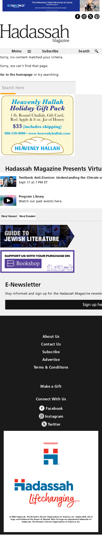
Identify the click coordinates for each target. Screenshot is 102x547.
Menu (17, 62)
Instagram (53, 427)
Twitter (54, 435)
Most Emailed (27, 226)
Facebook (54, 419)
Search (84, 62)
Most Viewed (9, 226)
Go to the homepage (16, 85)
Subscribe (50, 62)
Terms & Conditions (51, 378)
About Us (51, 347)
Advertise (51, 370)
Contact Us (51, 354)
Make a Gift (50, 397)
